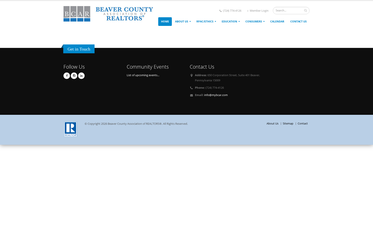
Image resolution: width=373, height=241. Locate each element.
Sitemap (288, 123)
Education (229, 21)
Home (165, 21)
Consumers (253, 21)
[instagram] (74, 75)
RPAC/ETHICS (204, 21)
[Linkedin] (81, 75)
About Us (181, 21)
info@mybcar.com (216, 95)
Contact (303, 123)
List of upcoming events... (143, 75)
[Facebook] (66, 75)
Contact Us (298, 21)
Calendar (277, 21)
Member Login (259, 11)
